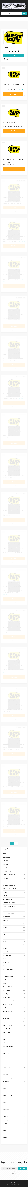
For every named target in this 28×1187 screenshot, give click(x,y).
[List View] (7, 59)
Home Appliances (7, 994)
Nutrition (5, 1060)
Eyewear (5, 923)
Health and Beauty (7, 980)
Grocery (5, 973)
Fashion (5, 927)
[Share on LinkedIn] (15, 51)
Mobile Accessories (7, 1043)
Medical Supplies (7, 1029)
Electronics (7, 909)
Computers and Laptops (9, 902)
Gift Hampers (6, 962)
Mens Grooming (7, 1036)
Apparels (5, 853)
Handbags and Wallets (8, 976)
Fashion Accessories (8, 931)
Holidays (5, 983)
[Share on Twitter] (12, 51)
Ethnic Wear (6, 920)
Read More (22, 90)
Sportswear (5, 1113)
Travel (6, 1123)
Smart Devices (6, 1092)
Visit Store (14, 55)
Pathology (5, 1074)
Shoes (4, 1088)
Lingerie (5, 1022)
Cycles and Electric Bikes (9, 906)
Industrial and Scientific (8, 1001)
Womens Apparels (7, 1141)
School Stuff (6, 1085)
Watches (5, 1130)
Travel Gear (6, 1127)
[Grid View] (4, 59)
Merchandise (6, 1039)
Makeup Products (7, 1025)
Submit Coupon (13, 1184)
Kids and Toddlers (7, 1011)
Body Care (5, 878)
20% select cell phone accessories (15, 84)
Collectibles (5, 895)
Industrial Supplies (7, 1004)
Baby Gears (6, 864)
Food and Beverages (8, 937)
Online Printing (6, 1067)
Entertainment (6, 916)
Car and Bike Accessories (9, 885)
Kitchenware (6, 1018)
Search (24, 13)
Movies (4, 1050)
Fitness (4, 934)
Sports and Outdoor (8, 1106)
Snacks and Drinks (7, 1095)
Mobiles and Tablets (8, 1046)
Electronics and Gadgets (9, 913)
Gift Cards (5, 959)
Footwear (5, 941)
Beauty (6, 867)
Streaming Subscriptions (9, 1120)
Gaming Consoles (7, 951)
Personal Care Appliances (9, 1078)
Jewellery (5, 1008)
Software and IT (7, 1099)
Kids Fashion (6, 1015)
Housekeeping (6, 997)
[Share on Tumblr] (18, 51)
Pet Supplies (6, 1081)
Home (7, 1184)
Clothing (7, 892)
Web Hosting (6, 1137)
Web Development (7, 1134)
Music (4, 1057)
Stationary (5, 1116)
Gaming (5, 948)
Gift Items (5, 966)
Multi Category (6, 1053)
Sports (4, 1102)
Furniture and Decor (8, 945)
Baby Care (5, 860)
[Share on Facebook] (9, 51)
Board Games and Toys (9, 874)
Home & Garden (9, 987)
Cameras (5, 881)
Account (20, 1184)
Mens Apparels (6, 1032)
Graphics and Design (8, 969)
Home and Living (7, 990)
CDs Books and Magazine (9, 888)
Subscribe (22, 1168)
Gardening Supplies (7, 955)
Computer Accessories (8, 899)
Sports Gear (6, 1109)
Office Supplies (6, 1064)
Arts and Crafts (6, 857)
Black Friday (8, 871)
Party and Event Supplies (9, 1071)
